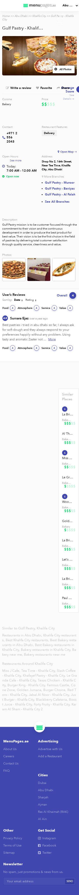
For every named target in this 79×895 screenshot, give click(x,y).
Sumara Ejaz (29, 318)
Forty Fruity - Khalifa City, (52, 704)
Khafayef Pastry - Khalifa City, (44, 675)
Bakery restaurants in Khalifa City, (46, 650)
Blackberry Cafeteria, (52, 699)
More (52, 339)
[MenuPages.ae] (39, 5)
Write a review (20, 88)
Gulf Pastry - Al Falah (60, 194)
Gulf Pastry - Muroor (59, 183)
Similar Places (67, 397)
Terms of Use (12, 845)
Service (48, 308)
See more (16, 160)
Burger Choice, (54, 690)
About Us (9, 749)
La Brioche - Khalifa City (67, 414)
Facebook (49, 845)
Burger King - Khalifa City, (26, 685)
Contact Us (10, 763)
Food (7, 308)
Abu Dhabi (70, 5)
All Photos (65, 69)
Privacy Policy (12, 838)
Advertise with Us (50, 749)
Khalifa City (39, 16)
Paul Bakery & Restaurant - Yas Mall (67, 598)
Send (69, 881)
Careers (8, 756)
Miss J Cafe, (11, 671)
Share (65, 88)
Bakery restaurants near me (44, 654)
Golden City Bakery (67, 521)
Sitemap (9, 853)
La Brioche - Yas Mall (67, 579)
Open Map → (68, 151)
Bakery (6, 104)
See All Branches (57, 202)
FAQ (6, 771)
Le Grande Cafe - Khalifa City (67, 477)
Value (65, 308)
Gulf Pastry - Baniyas (60, 188)
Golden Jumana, (29, 690)
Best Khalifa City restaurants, (28, 640)
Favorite (46, 88)
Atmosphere (27, 308)
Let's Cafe (67, 559)
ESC (60, 23)
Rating (29, 300)
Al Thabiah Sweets (67, 434)
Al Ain (42, 819)
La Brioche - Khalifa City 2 (67, 540)
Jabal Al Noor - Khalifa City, (49, 695)
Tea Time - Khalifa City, (38, 671)
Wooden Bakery (67, 502)
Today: (11, 166)
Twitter (47, 853)
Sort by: (7, 300)
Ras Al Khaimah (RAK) (53, 812)
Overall (65, 295)
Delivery (49, 133)
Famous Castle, (58, 685)
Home (6, 16)
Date (17, 300)
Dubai (42, 783)
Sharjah (43, 797)
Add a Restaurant (50, 756)
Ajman (42, 805)
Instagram (49, 838)
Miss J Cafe (67, 458)
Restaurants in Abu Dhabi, (22, 635)
